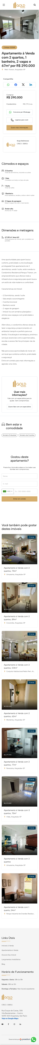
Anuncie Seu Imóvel (9, 955)
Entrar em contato (19, 499)
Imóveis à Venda (8, 946)
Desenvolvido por (14, 1039)
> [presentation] (35, 27)
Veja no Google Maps (10, 1018)
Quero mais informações (19, 128)
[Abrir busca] (34, 5)
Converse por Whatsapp (21, 112)
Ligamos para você (21, 120)
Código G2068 (9, 47)
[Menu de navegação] (4, 5)
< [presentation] (3, 27)
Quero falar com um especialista (19, 407)
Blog (3, 964)
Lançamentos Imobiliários (11, 959)
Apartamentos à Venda (10, 950)
